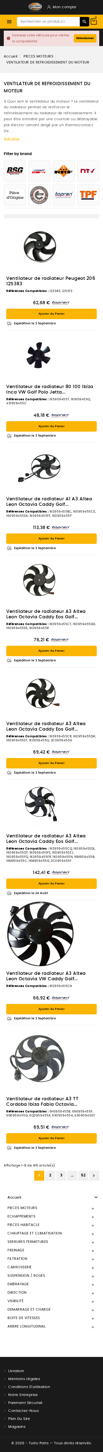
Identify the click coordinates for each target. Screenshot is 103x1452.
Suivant (93, 1175)
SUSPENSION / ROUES (26, 1276)
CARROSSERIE (20, 1267)
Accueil (15, 1197)
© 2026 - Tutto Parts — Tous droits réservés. (51, 1443)
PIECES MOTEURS (22, 1208)
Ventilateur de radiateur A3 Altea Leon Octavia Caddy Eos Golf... (46, 614)
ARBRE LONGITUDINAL (27, 1326)
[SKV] (39, 195)
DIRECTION (17, 1292)
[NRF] (64, 171)
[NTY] (88, 171)
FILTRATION (17, 1259)
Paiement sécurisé (25, 1403)
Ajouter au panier (51, 313)
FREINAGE (16, 1250)
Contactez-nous (23, 1411)
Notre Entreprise (23, 1395)
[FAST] (39, 171)
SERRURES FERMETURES (28, 1242)
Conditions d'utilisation (29, 1387)
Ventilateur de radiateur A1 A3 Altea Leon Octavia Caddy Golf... (49, 502)
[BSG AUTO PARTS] (15, 171)
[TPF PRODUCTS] (88, 195)
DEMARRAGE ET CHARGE (29, 1309)
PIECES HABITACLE (24, 1225)
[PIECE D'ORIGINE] (15, 195)
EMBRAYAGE (18, 1284)
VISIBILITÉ (16, 1301)
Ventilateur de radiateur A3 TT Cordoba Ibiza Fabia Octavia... (42, 1102)
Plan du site (19, 1419)
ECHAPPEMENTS (21, 1216)
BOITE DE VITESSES (24, 1318)
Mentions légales (24, 1379)
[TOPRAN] (64, 195)
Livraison (16, 1371)
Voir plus (12, 139)
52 (83, 1175)
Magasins (17, 1427)
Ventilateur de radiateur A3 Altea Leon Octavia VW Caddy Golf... (46, 976)
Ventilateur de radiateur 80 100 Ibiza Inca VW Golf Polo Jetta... (49, 390)
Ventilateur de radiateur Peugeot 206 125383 (50, 281)
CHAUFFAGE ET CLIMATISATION (35, 1233)
